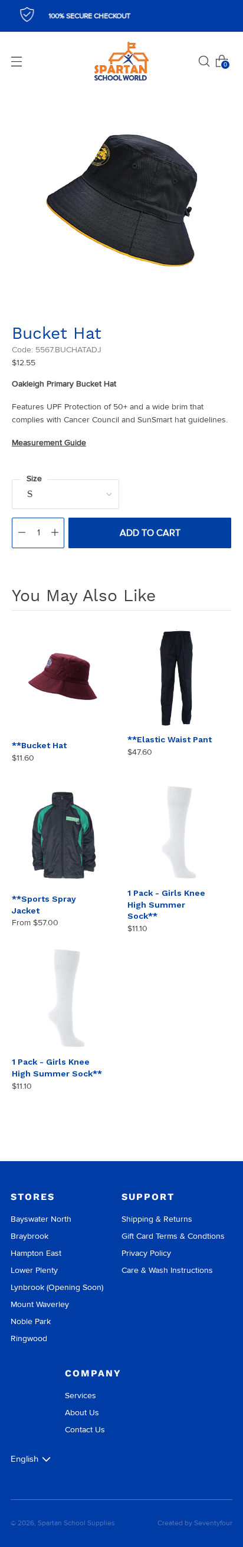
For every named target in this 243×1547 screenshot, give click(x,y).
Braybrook (29, 1236)
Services (80, 1396)
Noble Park (31, 1321)
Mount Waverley (40, 1304)
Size (34, 479)
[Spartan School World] (121, 61)
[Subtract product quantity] (21, 533)
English (24, 1458)
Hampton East (36, 1253)
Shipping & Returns (156, 1219)
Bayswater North (41, 1219)
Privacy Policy (146, 1253)
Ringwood (29, 1338)
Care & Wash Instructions (167, 1270)
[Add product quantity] (54, 533)
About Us (82, 1413)
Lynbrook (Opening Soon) (57, 1287)
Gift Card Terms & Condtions (173, 1236)
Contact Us (85, 1430)
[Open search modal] (204, 61)
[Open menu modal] (16, 61)
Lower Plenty (34, 1270)
